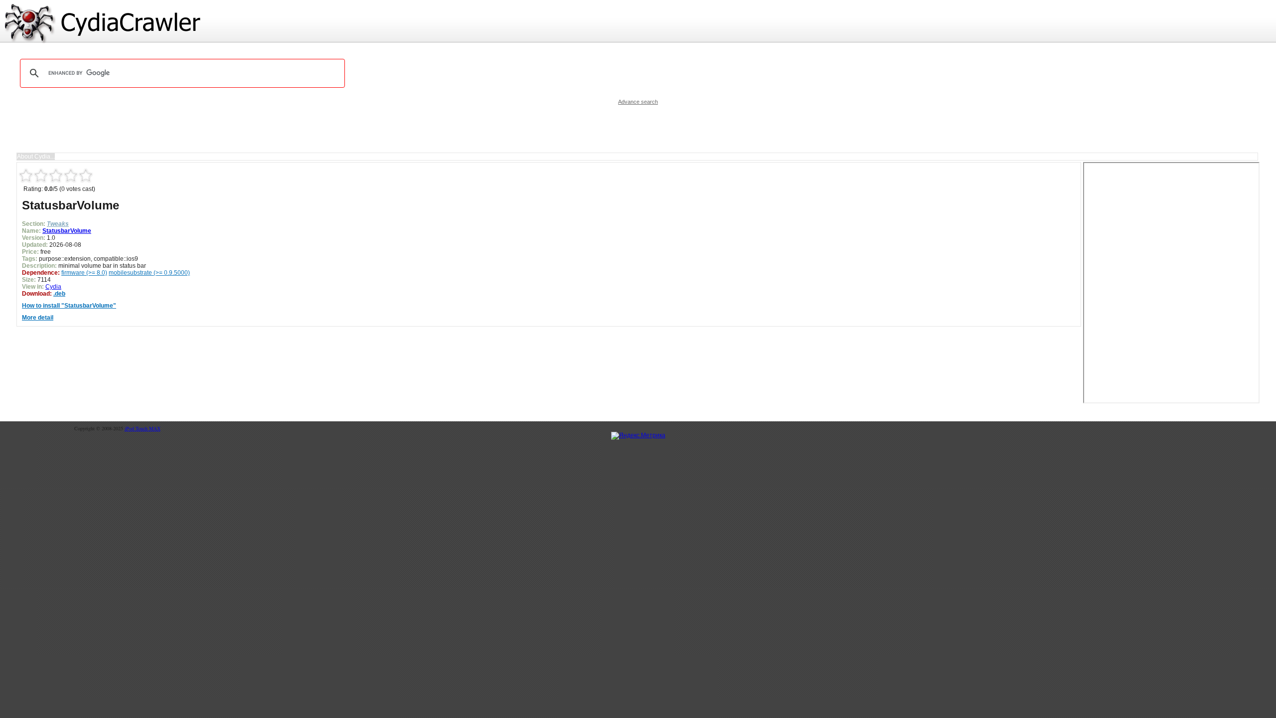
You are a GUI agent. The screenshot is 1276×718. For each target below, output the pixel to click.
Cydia (53, 286)
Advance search (638, 102)
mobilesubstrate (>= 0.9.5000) (149, 272)
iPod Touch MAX (142, 428)
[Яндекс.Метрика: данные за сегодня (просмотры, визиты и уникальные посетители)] (638, 436)
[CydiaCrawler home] (638, 21)
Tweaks (58, 223)
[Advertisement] (638, 128)
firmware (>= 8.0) (84, 272)
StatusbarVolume (66, 230)
